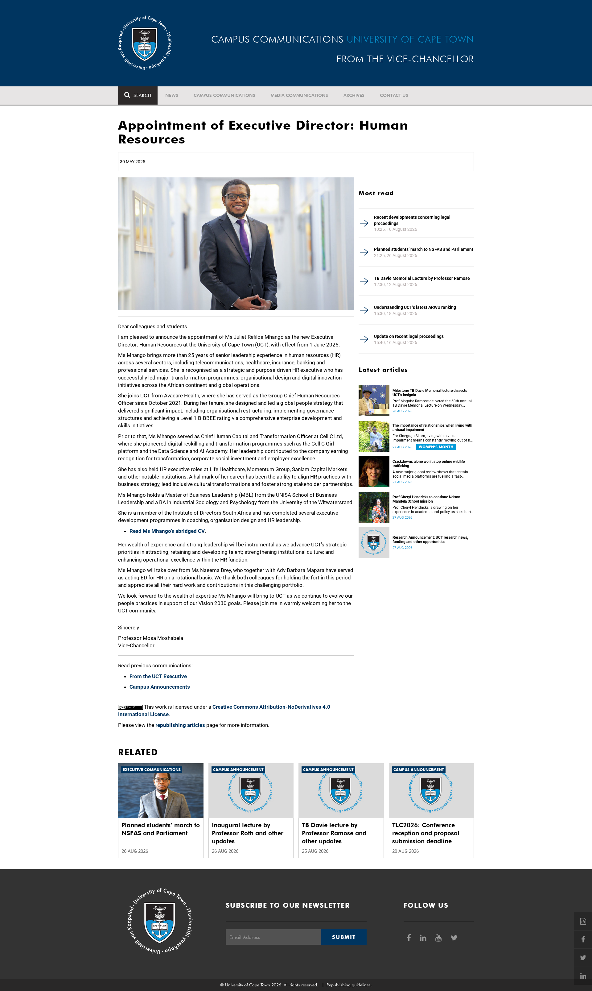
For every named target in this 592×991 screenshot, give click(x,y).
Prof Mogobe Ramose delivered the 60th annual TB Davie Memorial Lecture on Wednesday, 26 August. (432, 403)
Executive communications (152, 769)
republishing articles (180, 725)
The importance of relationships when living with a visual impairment (432, 427)
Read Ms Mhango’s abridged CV (167, 531)
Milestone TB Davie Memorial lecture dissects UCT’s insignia (430, 392)
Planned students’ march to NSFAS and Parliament (423, 249)
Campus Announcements (160, 687)
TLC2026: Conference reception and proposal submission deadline (425, 833)
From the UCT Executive (158, 676)
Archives (353, 95)
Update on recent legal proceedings (409, 336)
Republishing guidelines (349, 984)
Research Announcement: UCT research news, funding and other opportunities (430, 539)
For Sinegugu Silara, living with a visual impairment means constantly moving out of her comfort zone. (433, 438)
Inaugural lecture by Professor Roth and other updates (247, 833)
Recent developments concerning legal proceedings (412, 220)
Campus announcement (238, 769)
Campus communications (224, 95)
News (171, 95)
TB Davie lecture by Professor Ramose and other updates (334, 833)
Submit (344, 937)
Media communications (299, 95)
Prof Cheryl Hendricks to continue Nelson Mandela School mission (426, 499)
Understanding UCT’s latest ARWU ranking (415, 307)
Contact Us (394, 95)
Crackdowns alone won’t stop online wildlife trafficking (429, 463)
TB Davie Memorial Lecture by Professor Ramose (422, 278)
